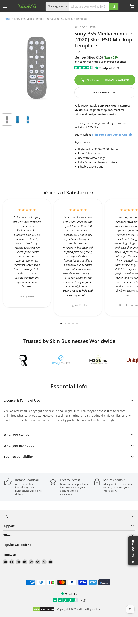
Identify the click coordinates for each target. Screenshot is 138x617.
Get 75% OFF (133, 548)
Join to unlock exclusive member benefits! (100, 61)
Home (6, 18)
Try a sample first (105, 92)
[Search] (113, 6)
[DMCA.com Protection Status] (44, 609)
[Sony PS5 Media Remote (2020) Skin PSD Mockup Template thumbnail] (7, 119)
